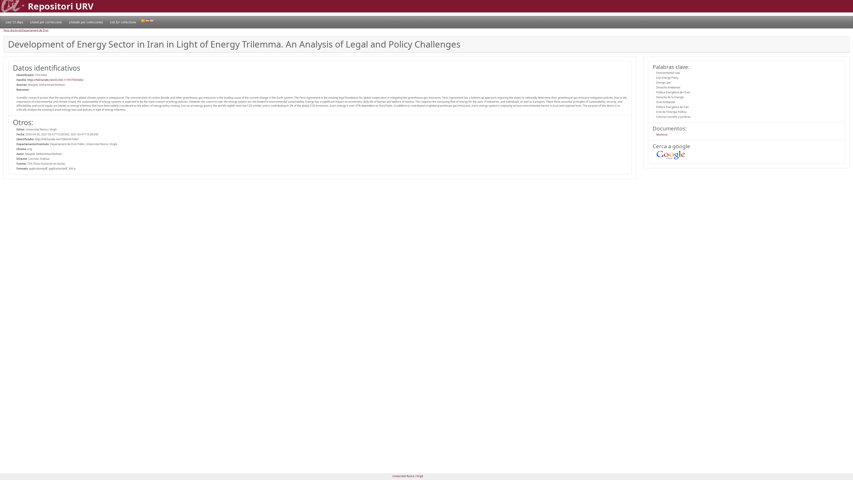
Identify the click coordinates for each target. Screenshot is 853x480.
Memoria (662, 134)
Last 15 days (14, 22)
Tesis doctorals (12, 30)
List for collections (123, 22)
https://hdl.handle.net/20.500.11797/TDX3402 (55, 80)
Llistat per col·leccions (46, 22)
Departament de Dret (35, 30)
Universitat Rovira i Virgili (407, 476)
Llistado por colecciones (86, 22)
